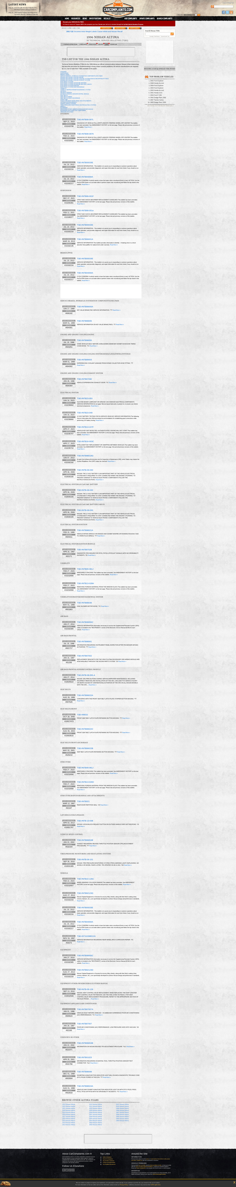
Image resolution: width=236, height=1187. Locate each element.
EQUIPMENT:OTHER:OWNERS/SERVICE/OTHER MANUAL (76, 109)
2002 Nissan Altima (95, 1124)
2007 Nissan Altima (95, 1114)
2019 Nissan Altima (68, 1112)
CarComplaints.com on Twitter (66, 1170)
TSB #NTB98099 (84, 1072)
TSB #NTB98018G (85, 456)
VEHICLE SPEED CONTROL (68, 103)
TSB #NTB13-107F (85, 427)
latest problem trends (155, 1165)
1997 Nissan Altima (122, 1112)
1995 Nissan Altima (122, 1116)
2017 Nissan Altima (68, 1116)
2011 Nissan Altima (95, 1106)
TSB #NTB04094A (85, 177)
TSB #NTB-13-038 (85, 821)
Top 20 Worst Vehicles (108, 1160)
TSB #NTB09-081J (85, 569)
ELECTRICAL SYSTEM (66, 81)
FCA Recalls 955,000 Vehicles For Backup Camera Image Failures (25, 9)
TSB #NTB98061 (84, 641)
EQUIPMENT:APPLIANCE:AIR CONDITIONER (73, 110)
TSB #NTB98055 (84, 340)
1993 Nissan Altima (122, 1120)
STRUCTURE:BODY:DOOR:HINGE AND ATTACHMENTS (75, 101)
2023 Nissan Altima (68, 1104)
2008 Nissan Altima (95, 1112)
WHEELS (62, 106)
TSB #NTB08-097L (85, 119)
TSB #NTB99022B (85, 748)
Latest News (17, 4)
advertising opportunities (159, 1174)
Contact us (139, 1160)
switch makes (134, 28)
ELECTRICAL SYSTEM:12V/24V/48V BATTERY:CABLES (76, 84)
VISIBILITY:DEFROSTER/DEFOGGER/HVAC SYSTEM (75, 89)
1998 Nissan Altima (122, 1110)
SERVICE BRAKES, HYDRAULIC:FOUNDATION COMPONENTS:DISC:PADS (81, 76)
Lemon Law (113, 44)
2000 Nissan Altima (122, 1106)
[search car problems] (165, 19)
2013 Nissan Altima (68, 1124)
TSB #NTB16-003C (85, 441)
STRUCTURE (64, 99)
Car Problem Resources (109, 1164)
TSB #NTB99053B (85, 840)
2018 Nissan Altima (68, 1114)
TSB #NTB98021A (85, 530)
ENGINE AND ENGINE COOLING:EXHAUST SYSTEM (75, 80)
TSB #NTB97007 (84, 1024)
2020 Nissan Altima (68, 1110)
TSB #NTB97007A (85, 1009)
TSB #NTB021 (83, 801)
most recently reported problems (144, 1166)
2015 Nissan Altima (68, 1120)
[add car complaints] (131, 19)
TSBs (107, 44)
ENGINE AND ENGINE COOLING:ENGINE (72, 77)
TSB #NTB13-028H (85, 583)
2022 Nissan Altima (68, 1106)
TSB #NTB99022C (85, 729)
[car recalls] (107, 19)
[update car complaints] (147, 19)
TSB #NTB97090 (84, 379)
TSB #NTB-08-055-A (86, 675)
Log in (224, 2)
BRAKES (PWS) (64, 74)
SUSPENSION (64, 73)
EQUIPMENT (64, 107)
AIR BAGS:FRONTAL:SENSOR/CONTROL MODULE (74, 94)
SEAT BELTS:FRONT (66, 96)
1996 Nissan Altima (122, 1114)
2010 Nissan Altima (95, 1108)
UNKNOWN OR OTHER (66, 112)
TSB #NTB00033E (85, 162)
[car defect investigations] (96, 19)
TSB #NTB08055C (85, 622)
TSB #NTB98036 (84, 603)
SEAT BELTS (64, 95)
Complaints (83, 44)
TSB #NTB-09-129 (85, 989)
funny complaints (140, 1168)
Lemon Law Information (109, 1162)
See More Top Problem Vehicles (160, 106)
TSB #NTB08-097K (85, 134)
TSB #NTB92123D (85, 893)
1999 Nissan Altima (122, 1108)
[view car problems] (68, 19)
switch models (120, 28)
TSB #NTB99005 (84, 321)
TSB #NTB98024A (85, 1086)
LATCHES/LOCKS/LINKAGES (68, 102)
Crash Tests (93, 44)
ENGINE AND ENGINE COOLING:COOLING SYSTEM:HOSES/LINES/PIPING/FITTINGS (84, 78)
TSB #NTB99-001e (85, 210)
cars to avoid (141, 1165)
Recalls (101, 44)
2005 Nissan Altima (95, 1118)
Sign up (231, 2)
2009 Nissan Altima (95, 1110)
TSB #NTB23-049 (84, 413)
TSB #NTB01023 (84, 1057)
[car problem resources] (76, 19)
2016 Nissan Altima (68, 1118)
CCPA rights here (155, 1184)
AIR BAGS (63, 91)
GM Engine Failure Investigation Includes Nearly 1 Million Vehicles (26, 13)
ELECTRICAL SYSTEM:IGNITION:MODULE (72, 87)
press (147, 1159)
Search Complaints (108, 1159)
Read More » (88, 127)
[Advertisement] (101, 52)
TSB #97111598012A (86, 936)
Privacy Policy (124, 1184)
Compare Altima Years (70, 44)
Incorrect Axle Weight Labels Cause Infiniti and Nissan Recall (94, 31)
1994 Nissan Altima (122, 1118)
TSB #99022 (82, 715)
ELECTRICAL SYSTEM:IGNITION (69, 85)
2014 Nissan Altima (68, 1122)
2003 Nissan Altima (95, 1122)
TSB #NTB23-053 (84, 398)
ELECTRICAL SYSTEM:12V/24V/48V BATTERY (73, 83)
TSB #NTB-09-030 (85, 470)
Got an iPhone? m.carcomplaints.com (73, 1170)
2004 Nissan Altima (95, 1120)
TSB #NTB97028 (84, 550)
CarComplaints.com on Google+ (69, 1170)
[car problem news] (86, 19)
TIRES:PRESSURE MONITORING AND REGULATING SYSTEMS (78, 105)
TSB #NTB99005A (85, 307)
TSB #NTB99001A (85, 239)
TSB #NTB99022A (85, 695)
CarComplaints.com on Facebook (63, 1170)
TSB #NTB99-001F (85, 196)
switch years (106, 28)
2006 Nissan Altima (95, 1116)
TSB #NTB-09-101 (85, 859)
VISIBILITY (63, 88)
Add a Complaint (107, 1157)
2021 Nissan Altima (68, 1108)
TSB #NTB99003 (84, 360)
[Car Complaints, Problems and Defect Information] (118, 8)
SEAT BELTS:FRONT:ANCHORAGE (70, 98)
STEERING (63, 72)
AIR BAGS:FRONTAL (66, 92)
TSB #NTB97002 (84, 656)
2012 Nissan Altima (95, 1104)
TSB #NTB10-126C (85, 879)
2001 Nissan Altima (122, 1104)
